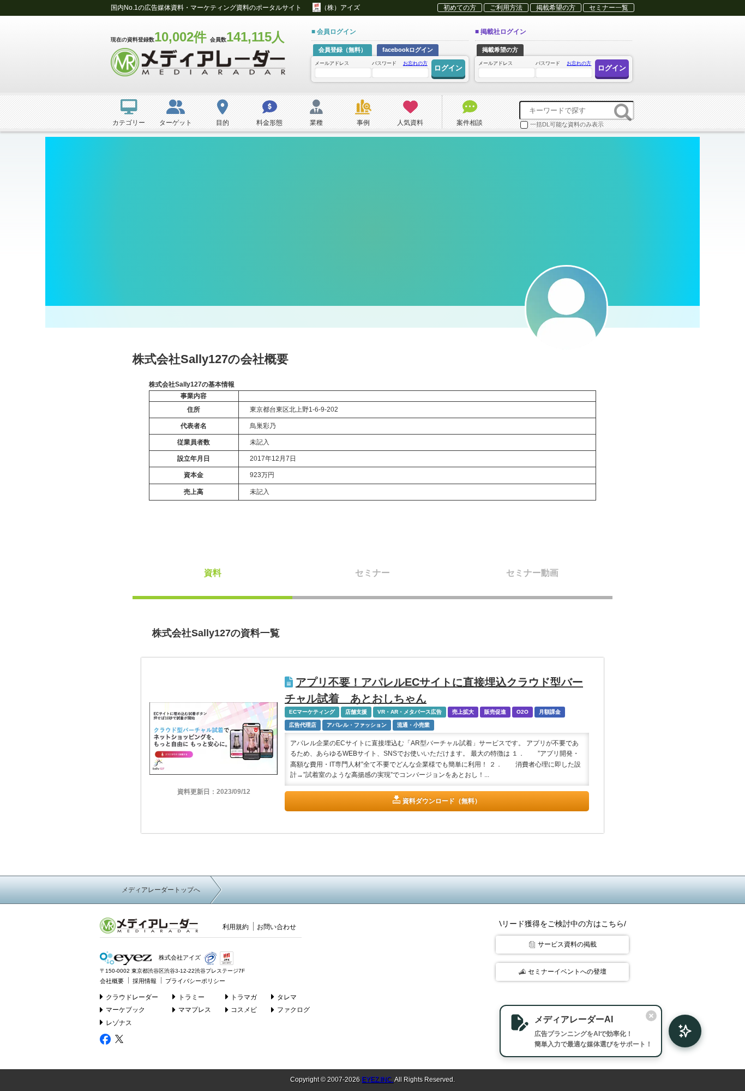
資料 (212, 572)
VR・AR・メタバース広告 (409, 712)
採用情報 (145, 981)
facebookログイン (407, 49)
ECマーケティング (312, 712)
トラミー (191, 997)
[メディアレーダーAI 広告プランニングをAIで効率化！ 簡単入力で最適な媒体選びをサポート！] (679, 1031)
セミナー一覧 (608, 7)
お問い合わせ (276, 927)
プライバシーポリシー (195, 981)
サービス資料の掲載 (567, 944)
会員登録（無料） (343, 49)
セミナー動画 (532, 572)
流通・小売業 (413, 725)
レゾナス (119, 1023)
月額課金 (550, 712)
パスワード (400, 63)
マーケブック (125, 1010)
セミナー (372, 572)
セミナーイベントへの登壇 (567, 971)
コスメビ (244, 1010)
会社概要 (112, 981)
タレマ (287, 997)
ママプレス (194, 1010)
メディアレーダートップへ (161, 890)
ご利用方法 (506, 7)
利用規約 (236, 927)
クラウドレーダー (132, 997)
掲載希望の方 (555, 7)
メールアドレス (332, 63)
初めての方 (459, 7)
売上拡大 (463, 712)
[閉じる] (651, 1015)
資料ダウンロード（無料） (441, 801)
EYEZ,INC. (377, 1079)
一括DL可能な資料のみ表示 (567, 124)
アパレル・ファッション (357, 725)
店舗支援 (356, 712)
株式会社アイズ (179, 957)
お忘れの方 (415, 63)
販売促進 (495, 712)
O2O (522, 712)
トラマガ (244, 997)
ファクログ (293, 1010)
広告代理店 (302, 725)
